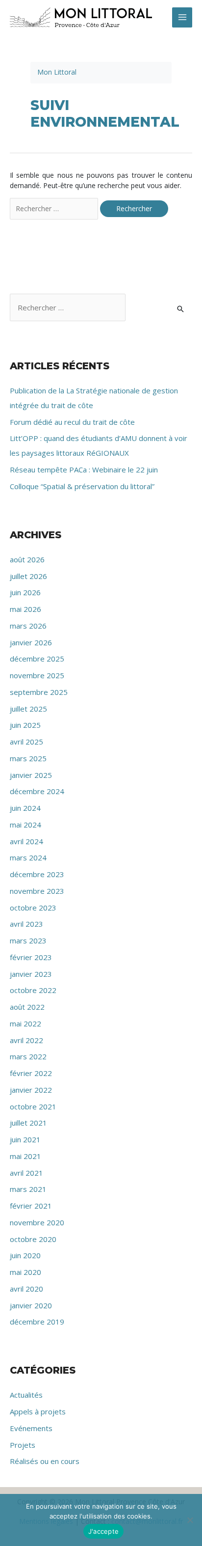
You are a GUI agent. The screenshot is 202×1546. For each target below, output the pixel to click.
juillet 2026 (28, 576)
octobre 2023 (33, 907)
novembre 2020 (37, 1222)
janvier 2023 (31, 974)
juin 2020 (25, 1255)
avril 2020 (26, 1289)
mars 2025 (28, 758)
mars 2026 (28, 626)
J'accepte (103, 1531)
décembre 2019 (37, 1321)
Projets (22, 1445)
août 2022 (27, 1007)
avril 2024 (26, 841)
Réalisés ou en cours (44, 1461)
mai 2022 (25, 1023)
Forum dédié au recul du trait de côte (72, 422)
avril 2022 (26, 1040)
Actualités (26, 1395)
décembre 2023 (37, 874)
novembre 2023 (37, 891)
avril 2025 (26, 741)
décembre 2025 (37, 658)
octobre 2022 (33, 990)
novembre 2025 (37, 675)
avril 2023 (26, 924)
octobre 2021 (33, 1106)
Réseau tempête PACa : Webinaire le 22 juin (84, 469)
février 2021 (31, 1206)
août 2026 (27, 559)
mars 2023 (28, 940)
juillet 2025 (28, 709)
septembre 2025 (39, 692)
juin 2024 (25, 808)
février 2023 (31, 957)
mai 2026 (25, 609)
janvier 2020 (31, 1305)
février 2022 (31, 1073)
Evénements (31, 1428)
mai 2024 (25, 824)
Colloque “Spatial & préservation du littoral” (82, 486)
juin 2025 (25, 725)
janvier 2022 (31, 1090)
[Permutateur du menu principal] (182, 17)
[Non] (190, 1520)
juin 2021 (25, 1139)
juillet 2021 (28, 1123)
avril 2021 (26, 1173)
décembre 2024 (37, 791)
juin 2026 (25, 592)
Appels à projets (38, 1411)
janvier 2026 (31, 642)
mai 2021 (25, 1156)
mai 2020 (25, 1272)
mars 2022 (28, 1056)
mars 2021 (28, 1189)
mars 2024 (28, 857)
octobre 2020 (33, 1239)
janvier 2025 (31, 775)
